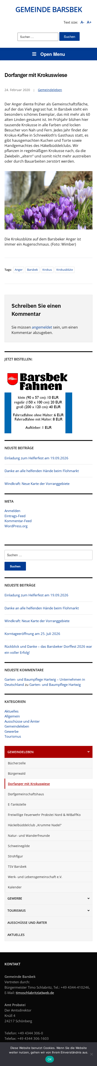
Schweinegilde (19, 846)
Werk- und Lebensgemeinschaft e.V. (35, 877)
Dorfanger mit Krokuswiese (29, 784)
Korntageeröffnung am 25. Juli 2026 (32, 633)
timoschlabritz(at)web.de (35, 992)
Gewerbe (11, 731)
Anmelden (12, 510)
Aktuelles (11, 711)
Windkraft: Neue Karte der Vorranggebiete (37, 621)
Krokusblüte (64, 270)
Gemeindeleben (17, 726)
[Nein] (91, 1054)
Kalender (15, 887)
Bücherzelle (17, 763)
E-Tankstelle (17, 804)
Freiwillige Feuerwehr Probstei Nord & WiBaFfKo (44, 815)
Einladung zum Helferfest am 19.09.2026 (36, 595)
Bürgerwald (16, 773)
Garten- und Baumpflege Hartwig (55, 684)
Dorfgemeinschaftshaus (26, 794)
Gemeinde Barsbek (48, 9)
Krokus (47, 270)
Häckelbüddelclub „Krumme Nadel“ (35, 825)
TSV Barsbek (17, 866)
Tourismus (13, 736)
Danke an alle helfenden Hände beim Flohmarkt (42, 608)
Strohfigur (15, 856)
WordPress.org (16, 526)
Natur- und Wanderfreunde (29, 835)
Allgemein (12, 716)
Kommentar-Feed (18, 521)
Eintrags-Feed (15, 516)
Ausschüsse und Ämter (22, 721)
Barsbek (32, 270)
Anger (19, 270)
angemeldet (42, 327)
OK (50, 1059)
